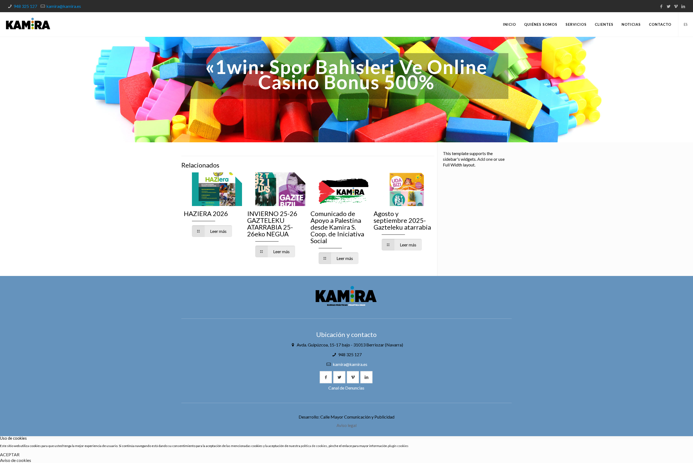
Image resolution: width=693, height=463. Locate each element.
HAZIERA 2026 (206, 213)
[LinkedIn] (683, 6)
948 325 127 (25, 6)
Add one (485, 159)
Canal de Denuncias (346, 387)
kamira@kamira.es (63, 6)
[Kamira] (28, 24)
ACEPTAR (9, 454)
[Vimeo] (676, 6)
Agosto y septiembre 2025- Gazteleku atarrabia (402, 220)
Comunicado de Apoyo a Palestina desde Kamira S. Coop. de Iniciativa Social (337, 227)
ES (686, 24)
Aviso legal (346, 425)
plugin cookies (398, 446)
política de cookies (314, 446)
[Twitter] (668, 6)
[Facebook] (661, 6)
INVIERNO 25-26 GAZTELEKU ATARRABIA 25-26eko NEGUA (272, 224)
